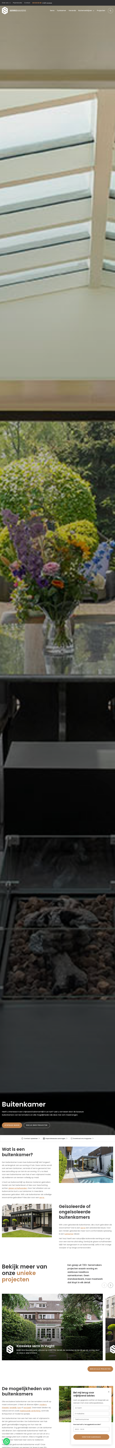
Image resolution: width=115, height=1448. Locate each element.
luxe (19, 1407)
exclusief (27, 1407)
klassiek (5, 1407)
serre (83, 1227)
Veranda (72, 10)
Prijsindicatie (17, 3)
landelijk (13, 1407)
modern (42, 1404)
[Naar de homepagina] (14, 10)
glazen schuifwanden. (17, 1188)
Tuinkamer (61, 10)
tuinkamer (69, 1234)
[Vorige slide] (104, 1285)
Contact (27, 3)
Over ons (5, 3)
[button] (6, 1441)
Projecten (101, 10)
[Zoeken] (110, 10)
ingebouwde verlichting (30, 1410)
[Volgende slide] (110, 1285)
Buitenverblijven (85, 10)
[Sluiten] (109, 1392)
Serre (52, 10)
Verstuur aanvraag (91, 1437)
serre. (41, 1197)
